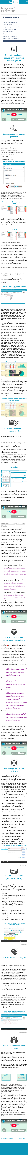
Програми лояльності (8, 34)
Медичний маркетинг (8, 20)
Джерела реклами (7, 24)
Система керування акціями (10, 36)
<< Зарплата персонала (7, 1138)
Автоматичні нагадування (9, 29)
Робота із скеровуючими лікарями (11, 38)
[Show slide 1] (20, 865)
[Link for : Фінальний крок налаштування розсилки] (14, 855)
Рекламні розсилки (8, 31)
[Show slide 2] (22, 865)
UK (24, 2)
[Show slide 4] (26, 865)
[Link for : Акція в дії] (14, 1022)
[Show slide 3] (24, 865)
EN (27, 2)
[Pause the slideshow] (22, 854)
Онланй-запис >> (22, 1138)
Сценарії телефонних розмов (10, 22)
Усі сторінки (6, 41)
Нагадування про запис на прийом (11, 27)
